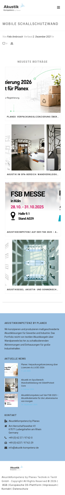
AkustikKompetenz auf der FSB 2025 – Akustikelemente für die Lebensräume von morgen (34, 232)
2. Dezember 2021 (42, 36)
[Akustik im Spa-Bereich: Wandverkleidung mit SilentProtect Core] (33, 147)
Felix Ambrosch (15, 36)
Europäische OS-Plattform (25, 485)
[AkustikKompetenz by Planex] (12, 467)
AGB (5, 485)
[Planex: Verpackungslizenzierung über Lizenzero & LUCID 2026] (33, 90)
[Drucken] (13, 43)
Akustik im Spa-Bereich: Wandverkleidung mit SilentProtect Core (34, 174)
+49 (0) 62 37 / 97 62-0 (20, 437)
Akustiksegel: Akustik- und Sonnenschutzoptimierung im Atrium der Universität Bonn (34, 289)
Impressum (50, 485)
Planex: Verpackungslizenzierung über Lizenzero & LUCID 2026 (34, 117)
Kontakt (6, 489)
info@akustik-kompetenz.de (24, 447)
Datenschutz (20, 489)
